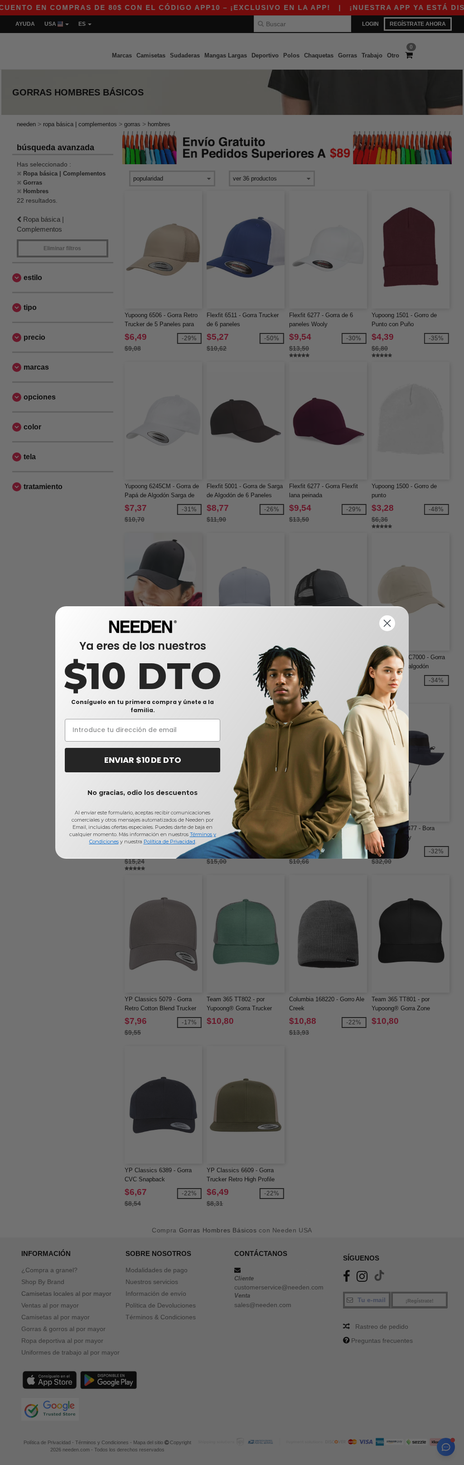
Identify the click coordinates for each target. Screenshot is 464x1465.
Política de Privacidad (169, 841)
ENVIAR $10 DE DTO (142, 760)
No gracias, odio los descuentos (142, 793)
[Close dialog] (387, 623)
